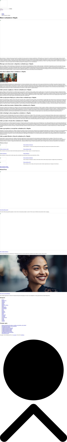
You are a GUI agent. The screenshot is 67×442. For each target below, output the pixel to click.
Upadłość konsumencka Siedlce (7, 329)
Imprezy (3, 304)
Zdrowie (3, 321)
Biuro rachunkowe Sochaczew (28, 144)
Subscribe (1, 9)
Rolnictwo (3, 312)
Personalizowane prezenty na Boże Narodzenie (9, 326)
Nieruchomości (4, 307)
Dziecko (3, 301)
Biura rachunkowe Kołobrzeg (4, 251)
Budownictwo (4, 300)
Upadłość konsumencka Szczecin (7, 331)
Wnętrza (3, 320)
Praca (3, 309)
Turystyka (3, 316)
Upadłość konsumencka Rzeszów (7, 328)
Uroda (3, 318)
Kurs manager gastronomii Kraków (5, 293)
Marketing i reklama (5, 305)
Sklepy (3, 313)
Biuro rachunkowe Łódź (27, 149)
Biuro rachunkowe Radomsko (28, 157)
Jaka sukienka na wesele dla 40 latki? (7, 332)
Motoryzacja (4, 306)
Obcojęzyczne (4, 308)
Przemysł (3, 311)
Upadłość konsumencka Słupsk (7, 330)
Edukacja (3, 302)
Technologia (4, 314)
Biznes (3, 299)
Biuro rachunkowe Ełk (27, 162)
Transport (3, 315)
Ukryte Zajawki (4, 317)
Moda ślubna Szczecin (5, 333)
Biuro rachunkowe (26, 153)
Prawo (3, 310)
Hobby (3, 303)
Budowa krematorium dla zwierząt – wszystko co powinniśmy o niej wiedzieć (14, 325)
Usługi (3, 319)
